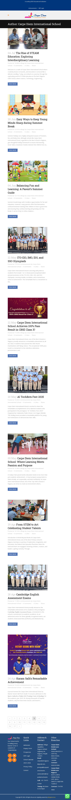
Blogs (23, 63)
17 (15, 726)
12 (29, 722)
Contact (25, 770)
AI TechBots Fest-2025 (30, 396)
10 (19, 722)
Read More (12, 84)
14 (39, 722)
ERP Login (41, 8)
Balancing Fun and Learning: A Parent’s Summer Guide (25, 189)
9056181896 (55, 765)
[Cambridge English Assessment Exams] (28, 578)
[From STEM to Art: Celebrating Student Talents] (28, 510)
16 (10, 726)
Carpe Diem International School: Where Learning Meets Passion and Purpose (27, 462)
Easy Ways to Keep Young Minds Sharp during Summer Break (27, 123)
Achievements (26, 264)
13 (34, 722)
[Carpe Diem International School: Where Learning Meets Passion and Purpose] (28, 443)
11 (24, 722)
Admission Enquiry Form (27, 746)
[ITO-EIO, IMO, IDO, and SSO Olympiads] (28, 240)
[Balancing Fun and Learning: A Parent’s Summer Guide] (28, 171)
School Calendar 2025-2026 (28, 761)
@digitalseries (52, 797)
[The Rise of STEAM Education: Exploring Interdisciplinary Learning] (28, 38)
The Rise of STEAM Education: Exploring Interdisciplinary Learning (23, 56)
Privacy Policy (27, 766)
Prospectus (27, 752)
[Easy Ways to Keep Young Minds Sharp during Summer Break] (28, 104)
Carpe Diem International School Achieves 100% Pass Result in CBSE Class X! (27, 326)
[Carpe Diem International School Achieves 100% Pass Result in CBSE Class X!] (28, 308)
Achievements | (32, 8)
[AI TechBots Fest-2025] (28, 379)
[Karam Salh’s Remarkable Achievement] (28, 655)
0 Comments (18, 65)
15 (44, 722)
